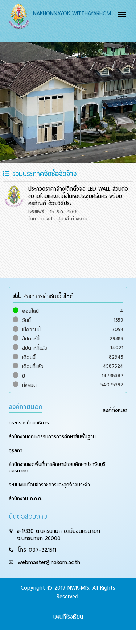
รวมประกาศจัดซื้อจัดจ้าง (43, 173)
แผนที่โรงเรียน (68, 617)
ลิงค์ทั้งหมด (115, 410)
